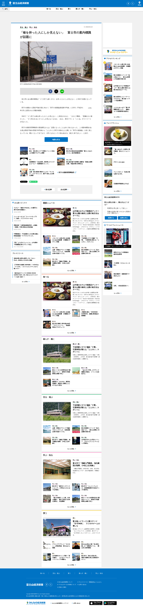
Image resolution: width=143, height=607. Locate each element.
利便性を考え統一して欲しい (117, 208)
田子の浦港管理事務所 (66, 172)
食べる (48, 9)
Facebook (128, 3)
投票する (111, 218)
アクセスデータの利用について (67, 584)
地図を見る (56, 140)
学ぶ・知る (93, 9)
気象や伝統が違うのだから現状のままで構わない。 (119, 212)
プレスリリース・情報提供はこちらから (90, 582)
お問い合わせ (82, 584)
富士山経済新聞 (19, 3)
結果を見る (124, 218)
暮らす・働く (80, 9)
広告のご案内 (62, 587)
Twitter (132, 3)
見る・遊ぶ (59, 9)
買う (69, 9)
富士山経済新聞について (65, 582)
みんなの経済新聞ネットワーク (35, 603)
